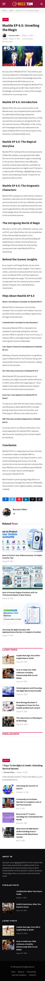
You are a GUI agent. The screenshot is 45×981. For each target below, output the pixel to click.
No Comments (28, 39)
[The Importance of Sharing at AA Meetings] (8, 721)
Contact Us (32, 975)
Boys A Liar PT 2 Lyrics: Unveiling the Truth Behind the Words (29, 817)
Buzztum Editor (14, 35)
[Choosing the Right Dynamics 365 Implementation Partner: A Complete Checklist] (22, 614)
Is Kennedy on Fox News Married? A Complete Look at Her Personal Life (28, 802)
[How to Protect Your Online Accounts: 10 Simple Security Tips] (22, 540)
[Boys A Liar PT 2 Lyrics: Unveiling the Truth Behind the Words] (8, 818)
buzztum (19, 967)
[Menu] (4, 4)
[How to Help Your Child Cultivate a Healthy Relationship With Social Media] (8, 673)
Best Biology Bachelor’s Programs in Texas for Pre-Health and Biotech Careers (28, 705)
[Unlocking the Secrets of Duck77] (8, 789)
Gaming (6, 760)
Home (13, 972)
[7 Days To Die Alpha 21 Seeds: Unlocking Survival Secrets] (22, 750)
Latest (5, 19)
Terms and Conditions (19, 975)
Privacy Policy (31, 972)
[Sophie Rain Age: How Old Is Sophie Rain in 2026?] (8, 659)
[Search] (41, 4)
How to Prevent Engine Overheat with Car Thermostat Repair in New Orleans (19, 593)
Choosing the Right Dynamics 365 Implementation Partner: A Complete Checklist (21, 631)
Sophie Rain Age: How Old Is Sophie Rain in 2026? (28, 657)
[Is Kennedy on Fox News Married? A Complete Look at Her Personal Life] (8, 803)
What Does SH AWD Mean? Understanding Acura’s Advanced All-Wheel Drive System (27, 832)
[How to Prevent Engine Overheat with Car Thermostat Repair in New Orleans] (22, 577)
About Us (21, 972)
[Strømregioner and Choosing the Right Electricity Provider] (8, 692)
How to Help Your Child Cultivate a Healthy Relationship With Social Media (26, 674)
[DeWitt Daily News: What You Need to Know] (8, 908)
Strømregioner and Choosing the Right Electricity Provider (29, 689)
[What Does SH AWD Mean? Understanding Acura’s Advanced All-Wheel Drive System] (8, 832)
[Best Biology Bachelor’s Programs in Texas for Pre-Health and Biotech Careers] (8, 706)
